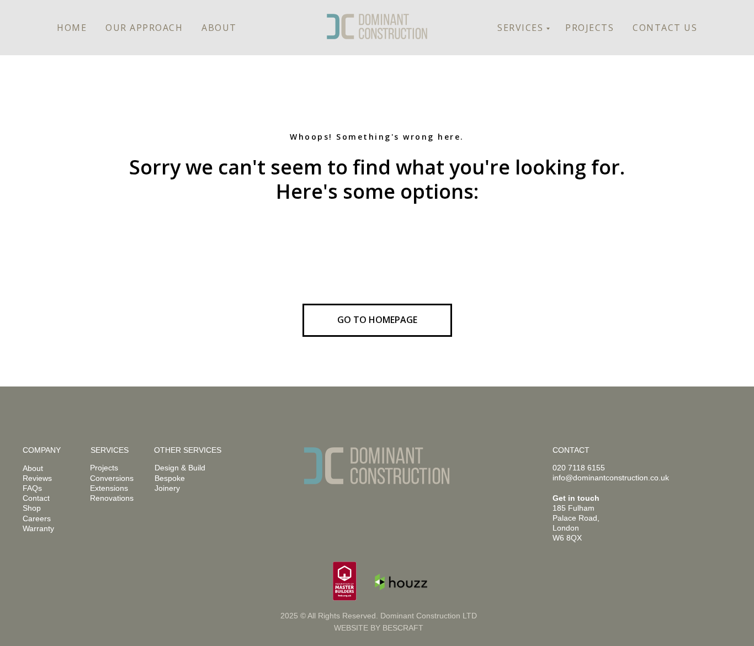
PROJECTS (589, 28)
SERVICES (520, 28)
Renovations (112, 498)
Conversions (112, 478)
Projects (104, 468)
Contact (36, 498)
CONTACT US (665, 28)
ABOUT (219, 28)
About (33, 468)
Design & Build (180, 468)
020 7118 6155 (579, 468)
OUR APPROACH (144, 28)
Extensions (109, 488)
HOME (72, 28)
